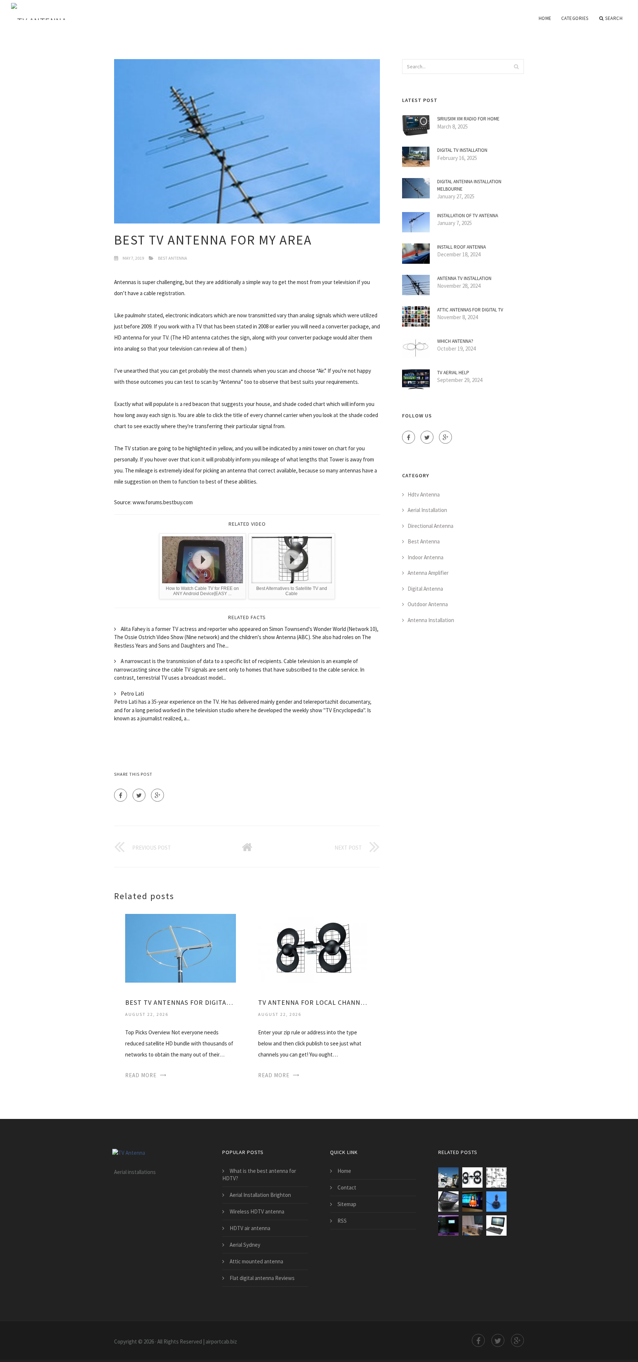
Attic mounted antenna (256, 1261)
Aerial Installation (427, 509)
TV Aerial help (453, 372)
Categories (575, 18)
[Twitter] (139, 795)
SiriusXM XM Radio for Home (468, 119)
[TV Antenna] (38, 12)
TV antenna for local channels (313, 1002)
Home (545, 18)
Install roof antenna (461, 247)
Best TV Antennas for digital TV (180, 1002)
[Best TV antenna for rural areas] (496, 1225)
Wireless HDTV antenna (257, 1211)
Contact (346, 1187)
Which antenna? (455, 341)
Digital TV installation (462, 150)
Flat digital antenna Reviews (262, 1277)
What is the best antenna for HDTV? (259, 1174)
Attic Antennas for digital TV (470, 310)
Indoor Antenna (425, 557)
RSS (342, 1220)
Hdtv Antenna (424, 494)
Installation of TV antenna (467, 215)
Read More (141, 1075)
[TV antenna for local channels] (313, 947)
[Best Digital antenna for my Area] (472, 1201)
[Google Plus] (157, 795)
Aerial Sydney (245, 1244)
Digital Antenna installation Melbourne (469, 185)
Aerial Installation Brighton (260, 1194)
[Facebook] (120, 795)
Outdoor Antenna (428, 604)
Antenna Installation (431, 620)
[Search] (516, 66)
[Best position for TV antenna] (448, 1225)
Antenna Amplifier (428, 572)
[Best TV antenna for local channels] (448, 1201)
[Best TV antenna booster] (496, 1201)
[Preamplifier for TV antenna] (496, 1177)
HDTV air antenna (250, 1228)
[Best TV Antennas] (472, 1225)
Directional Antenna (430, 525)
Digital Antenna (425, 588)
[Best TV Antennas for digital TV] (180, 947)
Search (613, 18)
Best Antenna (172, 258)
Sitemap (346, 1204)
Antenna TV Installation (464, 278)
